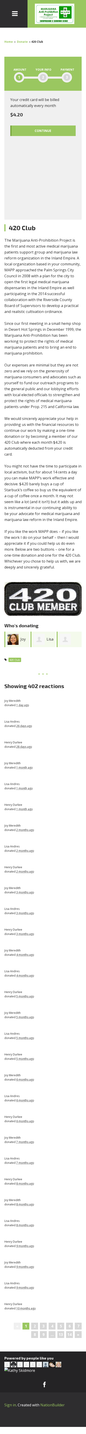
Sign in (10, 1404)
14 (69, 1334)
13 (61, 1334)
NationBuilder (52, 1404)
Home (8, 42)
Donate (22, 42)
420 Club (15, 660)
